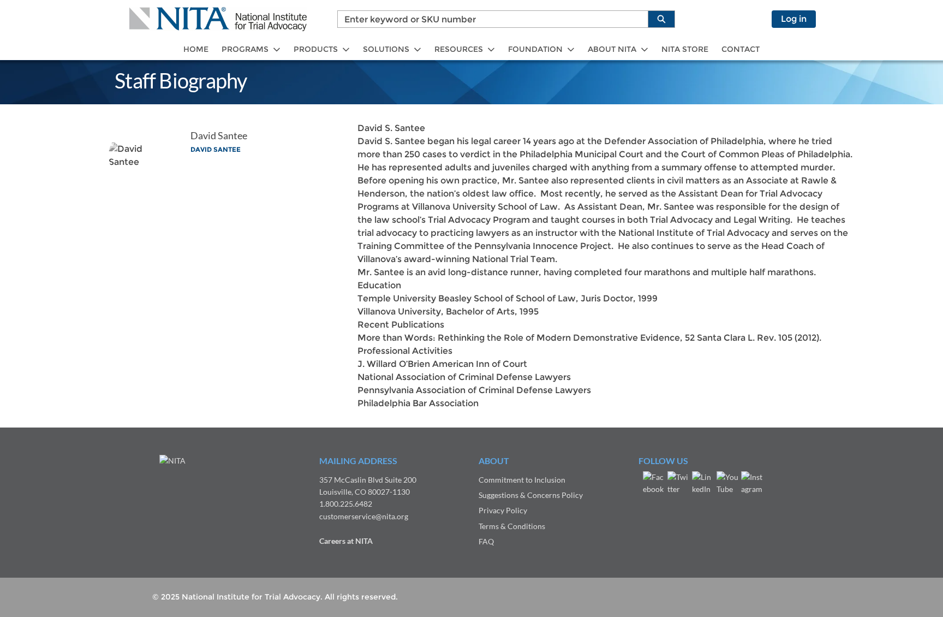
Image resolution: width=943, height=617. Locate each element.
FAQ (486, 541)
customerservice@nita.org (363, 516)
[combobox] (488, 19)
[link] (195, 49)
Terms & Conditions (512, 526)
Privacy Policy (503, 510)
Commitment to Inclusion (522, 479)
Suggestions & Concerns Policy (531, 495)
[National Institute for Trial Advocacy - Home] (218, 19)
